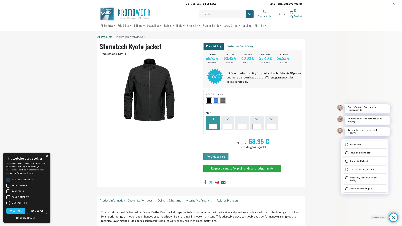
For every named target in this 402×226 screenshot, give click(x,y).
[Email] (223, 182)
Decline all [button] (37, 211)
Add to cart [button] (218, 156)
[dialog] (26, 188)
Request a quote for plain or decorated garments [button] (242, 168)
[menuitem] (108, 25)
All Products (104, 36)
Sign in (282, 13)
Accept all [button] (16, 211)
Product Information (112, 200)
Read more (28, 173)
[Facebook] (205, 182)
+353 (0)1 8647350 (205, 3)
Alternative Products (199, 200)
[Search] (250, 14)
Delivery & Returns (169, 200)
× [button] (47, 156)
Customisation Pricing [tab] (239, 46)
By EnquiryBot (380, 217)
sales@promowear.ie (290, 3)
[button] (26, 218)
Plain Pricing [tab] (213, 46)
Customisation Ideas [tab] (140, 200)
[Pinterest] (217, 182)
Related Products (227, 200)
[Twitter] (211, 182)
